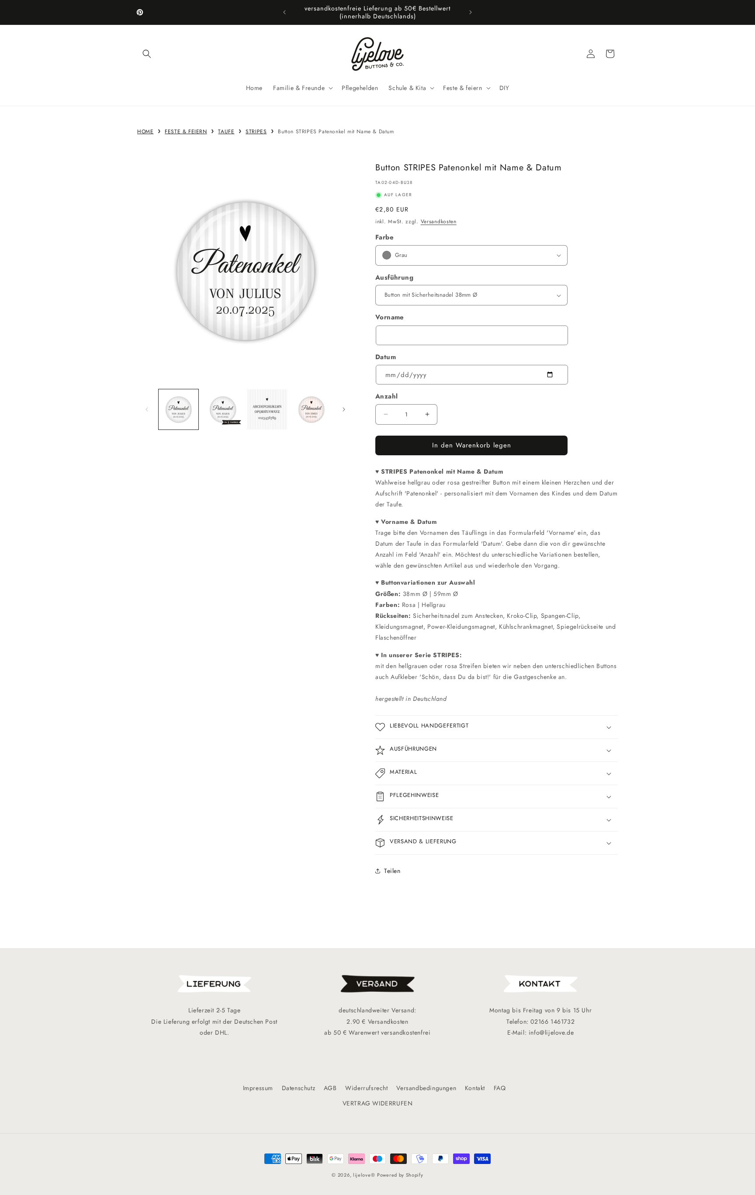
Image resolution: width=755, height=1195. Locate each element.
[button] (146, 53)
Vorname (389, 317)
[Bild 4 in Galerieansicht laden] (311, 409)
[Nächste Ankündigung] (470, 12)
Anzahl (386, 396)
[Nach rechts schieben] (343, 409)
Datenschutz (298, 1088)
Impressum (258, 1088)
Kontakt (475, 1088)
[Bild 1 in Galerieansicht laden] (178, 409)
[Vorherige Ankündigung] (284, 12)
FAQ (500, 1088)
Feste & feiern (186, 131)
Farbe (384, 237)
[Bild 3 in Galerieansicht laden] (267, 409)
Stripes (256, 131)
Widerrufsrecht (366, 1088)
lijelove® (364, 1174)
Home (145, 131)
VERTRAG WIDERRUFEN (378, 1103)
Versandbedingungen (426, 1088)
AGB (330, 1088)
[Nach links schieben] (146, 409)
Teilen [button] (392, 870)
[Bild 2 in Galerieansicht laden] (222, 409)
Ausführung (394, 277)
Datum (385, 357)
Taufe (226, 131)
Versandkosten (439, 221)
